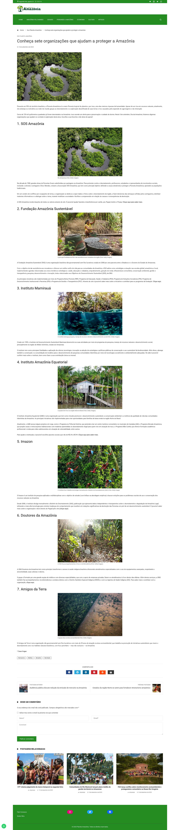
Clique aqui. (157, 281)
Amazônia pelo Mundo (35, 19)
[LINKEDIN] (86, 672)
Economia (81, 19)
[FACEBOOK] (69, 672)
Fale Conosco (22, 812)
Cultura (91, 19)
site (149, 353)
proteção (47, 658)
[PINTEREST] (94, 672)
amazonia (22, 658)
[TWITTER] (77, 672)
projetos (39, 658)
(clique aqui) (63, 509)
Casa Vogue (22, 651)
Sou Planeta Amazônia (24, 36)
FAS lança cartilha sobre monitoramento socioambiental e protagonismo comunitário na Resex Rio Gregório (139, 788)
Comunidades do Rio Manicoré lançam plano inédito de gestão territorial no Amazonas (90, 788)
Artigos (101, 19)
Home (21, 19)
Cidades (50, 19)
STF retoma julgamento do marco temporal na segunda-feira (40, 787)
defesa (30, 658)
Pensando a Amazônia (65, 19)
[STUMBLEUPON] (102, 672)
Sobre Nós (20, 816)
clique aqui (30, 582)
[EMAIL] (111, 672)
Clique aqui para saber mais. (133, 202)
